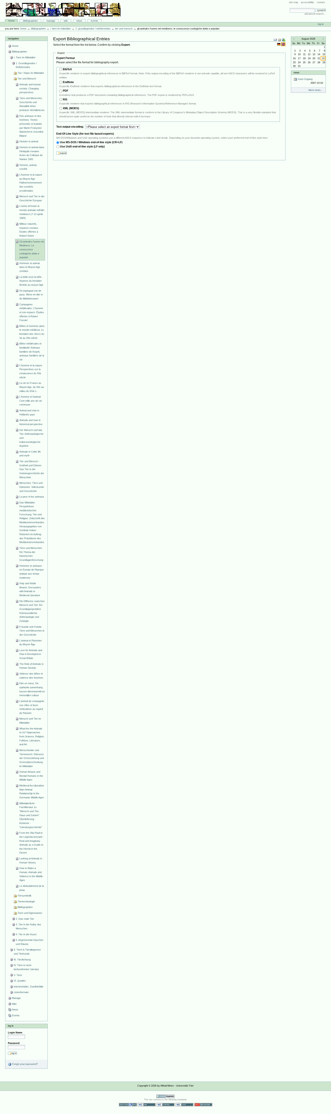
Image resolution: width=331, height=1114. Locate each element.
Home (11, 20)
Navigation (13, 38)
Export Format (65, 58)
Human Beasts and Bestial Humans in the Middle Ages (31, 775)
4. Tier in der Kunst (26, 934)
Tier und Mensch (124, 28)
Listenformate (21, 992)
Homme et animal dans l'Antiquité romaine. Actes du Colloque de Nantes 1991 (31, 153)
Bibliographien (30, 20)
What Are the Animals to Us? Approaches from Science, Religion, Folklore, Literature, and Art (31, 736)
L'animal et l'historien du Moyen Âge (30, 642)
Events (94, 20)
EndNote (68, 82)
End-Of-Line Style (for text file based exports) (85, 133)
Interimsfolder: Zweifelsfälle (28, 986)
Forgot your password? (24, 1064)
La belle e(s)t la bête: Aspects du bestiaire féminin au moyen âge (31, 281)
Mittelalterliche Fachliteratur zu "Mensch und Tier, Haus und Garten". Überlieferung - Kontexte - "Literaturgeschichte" (30, 815)
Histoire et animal (28, 141)
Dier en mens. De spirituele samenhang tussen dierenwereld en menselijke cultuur (32, 689)
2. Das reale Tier (25, 918)
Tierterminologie (26, 901)
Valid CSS (184, 1104)
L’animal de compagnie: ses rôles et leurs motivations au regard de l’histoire (32, 707)
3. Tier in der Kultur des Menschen (28, 926)
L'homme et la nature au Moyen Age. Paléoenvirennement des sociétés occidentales (30, 182)
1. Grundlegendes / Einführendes (93, 28)
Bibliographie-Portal (63, 9)
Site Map (293, 2)
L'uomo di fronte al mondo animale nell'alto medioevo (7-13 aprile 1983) (31, 212)
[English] (283, 44)
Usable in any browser (203, 1104)
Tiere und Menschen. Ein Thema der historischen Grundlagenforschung (31, 554)
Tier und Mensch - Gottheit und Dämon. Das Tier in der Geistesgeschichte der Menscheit (31, 469)
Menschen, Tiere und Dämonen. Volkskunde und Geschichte (31, 487)
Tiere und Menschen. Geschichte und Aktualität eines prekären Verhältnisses (32, 104)
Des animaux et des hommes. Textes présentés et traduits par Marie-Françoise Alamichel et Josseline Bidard (31, 126)
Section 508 (128, 1104)
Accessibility (307, 2)
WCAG (147, 1104)
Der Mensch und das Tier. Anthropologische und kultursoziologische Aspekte (31, 438)
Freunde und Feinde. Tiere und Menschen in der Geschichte (31, 630)
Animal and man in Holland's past (29, 412)
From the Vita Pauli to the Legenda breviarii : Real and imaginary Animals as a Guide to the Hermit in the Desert (31, 842)
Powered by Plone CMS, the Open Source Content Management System (165, 1096)
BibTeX (67, 69)
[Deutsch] (279, 44)
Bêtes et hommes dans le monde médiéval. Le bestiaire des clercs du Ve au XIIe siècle (32, 332)
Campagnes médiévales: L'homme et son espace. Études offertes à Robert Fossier (31, 312)
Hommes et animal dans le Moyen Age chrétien (29, 267)
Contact (321, 2)
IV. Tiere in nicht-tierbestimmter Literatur (26, 967)
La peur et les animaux (31, 496)
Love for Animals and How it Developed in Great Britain (30, 654)
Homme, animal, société (28, 167)
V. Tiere (18, 975)
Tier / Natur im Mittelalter (31, 73)
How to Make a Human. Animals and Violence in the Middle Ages (31, 874)
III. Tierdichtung (22, 959)
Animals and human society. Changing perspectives (30, 88)
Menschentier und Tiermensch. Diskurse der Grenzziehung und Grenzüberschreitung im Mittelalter (31, 758)
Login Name (15, 1032)
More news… (315, 90)
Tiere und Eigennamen (30, 913)
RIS (65, 99)
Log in (321, 24)
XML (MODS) (71, 108)
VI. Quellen (20, 980)
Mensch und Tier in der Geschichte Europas (32, 198)
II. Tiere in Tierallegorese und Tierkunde (27, 951)
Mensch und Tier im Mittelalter (30, 720)
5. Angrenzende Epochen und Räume (29, 942)
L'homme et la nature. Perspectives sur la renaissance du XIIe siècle (31, 371)
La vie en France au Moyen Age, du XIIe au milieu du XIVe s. (31, 387)
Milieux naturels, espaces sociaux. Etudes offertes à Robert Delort (29, 229)
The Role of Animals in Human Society (31, 666)
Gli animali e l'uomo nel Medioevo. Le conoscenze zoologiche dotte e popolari (31, 249)
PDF (65, 90)
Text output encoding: (70, 126)
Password (14, 1043)
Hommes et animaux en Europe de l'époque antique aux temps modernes (31, 571)
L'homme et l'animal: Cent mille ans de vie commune (30, 400)
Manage (50, 20)
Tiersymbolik (25, 895)
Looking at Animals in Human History (30, 860)
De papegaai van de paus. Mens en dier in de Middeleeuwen (31, 294)
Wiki (66, 20)
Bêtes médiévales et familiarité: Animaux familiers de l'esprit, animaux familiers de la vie (31, 351)
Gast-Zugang (310, 81)
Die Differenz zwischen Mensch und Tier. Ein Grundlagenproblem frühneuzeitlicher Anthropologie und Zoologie (32, 611)
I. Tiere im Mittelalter (60, 28)
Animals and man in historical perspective (31, 422)
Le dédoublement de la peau (31, 888)
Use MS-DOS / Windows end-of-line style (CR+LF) (91, 142)
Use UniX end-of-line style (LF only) (82, 146)
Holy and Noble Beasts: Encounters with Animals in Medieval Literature (30, 589)
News (79, 20)
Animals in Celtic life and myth (30, 453)
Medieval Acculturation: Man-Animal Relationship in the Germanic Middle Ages (31, 791)
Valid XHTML (165, 1104)
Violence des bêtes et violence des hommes (31, 675)
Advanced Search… (315, 13)
